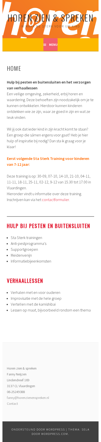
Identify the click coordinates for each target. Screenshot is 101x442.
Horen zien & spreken (50, 17)
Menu (53, 44)
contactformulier (55, 199)
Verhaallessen (25, 280)
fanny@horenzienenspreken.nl (28, 397)
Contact (12, 403)
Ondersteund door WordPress (38, 429)
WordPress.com (54, 434)
